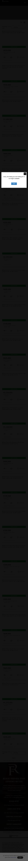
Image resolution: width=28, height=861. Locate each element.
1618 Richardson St (7, 429)
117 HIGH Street (7, 291)
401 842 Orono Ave (7, 670)
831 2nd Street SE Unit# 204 (10, 601)
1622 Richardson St (7, 121)
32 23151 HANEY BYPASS (9, 326)
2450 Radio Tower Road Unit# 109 (11, 636)
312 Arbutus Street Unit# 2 (9, 190)
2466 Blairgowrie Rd (8, 464)
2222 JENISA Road (7, 498)
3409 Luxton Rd (7, 259)
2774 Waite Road (7, 705)
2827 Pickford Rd (7, 360)
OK (20, 857)
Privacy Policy (22, 832)
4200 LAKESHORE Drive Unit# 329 (11, 567)
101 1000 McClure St (8, 225)
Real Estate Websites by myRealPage (14, 833)
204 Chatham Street (8, 156)
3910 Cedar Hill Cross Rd (9, 52)
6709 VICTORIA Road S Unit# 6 (10, 87)
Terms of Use (13, 857)
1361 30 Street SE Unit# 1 (9, 739)
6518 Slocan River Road (8, 533)
